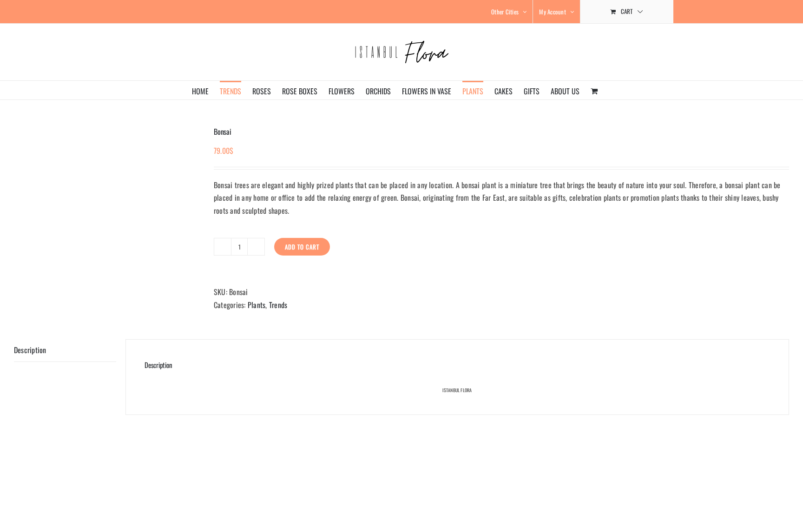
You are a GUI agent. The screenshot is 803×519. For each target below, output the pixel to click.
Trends (278, 304)
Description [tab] (30, 349)
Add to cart (302, 246)
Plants (256, 304)
